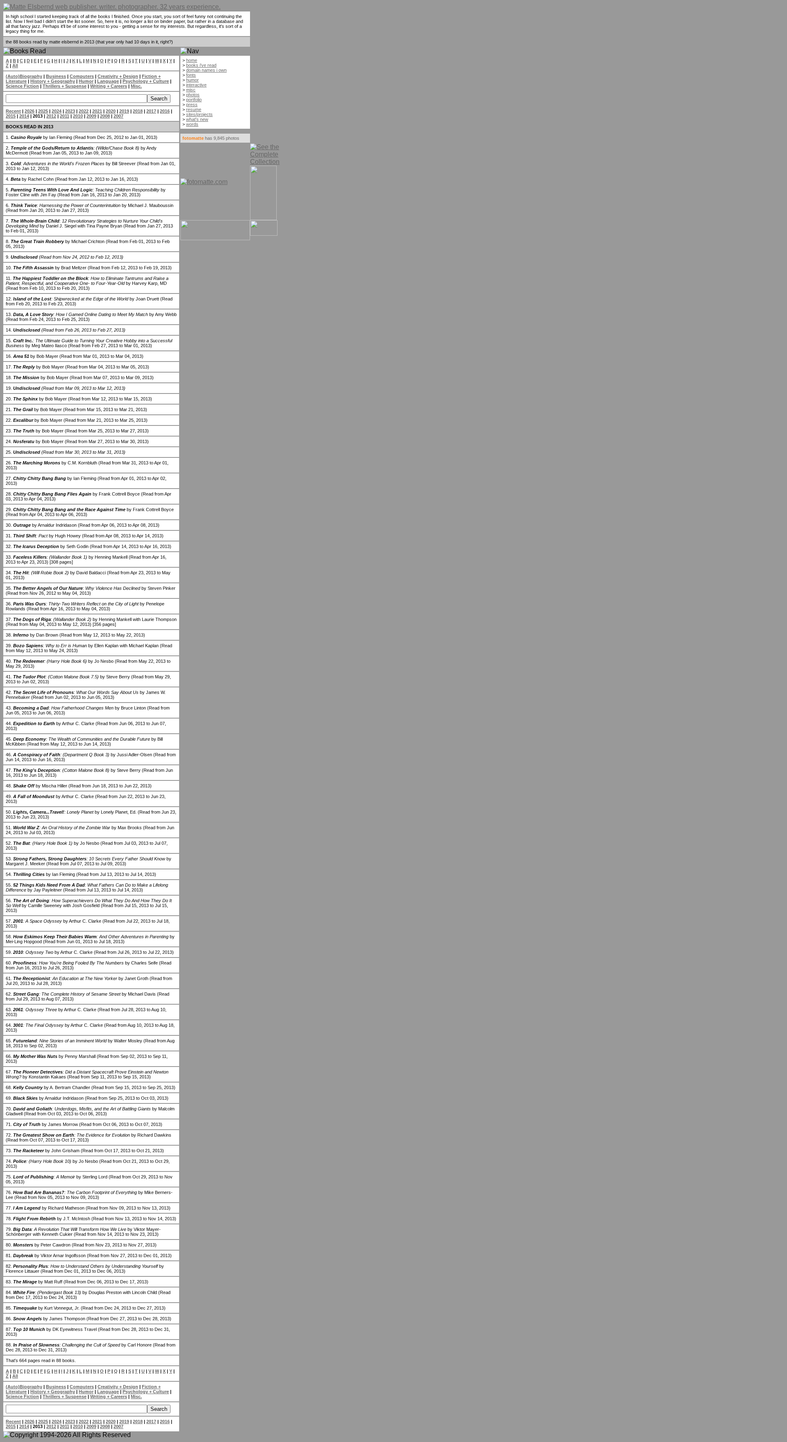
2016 (165, 111)
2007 (118, 116)
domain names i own (206, 70)
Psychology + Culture (146, 81)
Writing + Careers (108, 86)
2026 (29, 111)
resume (193, 109)
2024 (56, 111)
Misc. (136, 86)
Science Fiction (22, 86)
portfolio (194, 99)
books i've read (201, 65)
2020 (111, 111)
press (192, 104)
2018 (138, 111)
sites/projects (199, 114)
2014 (24, 116)
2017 (151, 111)
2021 (97, 111)
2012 (51, 116)
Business (56, 76)
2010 (78, 116)
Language (108, 81)
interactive (196, 84)
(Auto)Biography (24, 76)
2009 (91, 116)
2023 (70, 111)
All (15, 65)
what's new (197, 119)
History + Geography (52, 81)
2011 (64, 116)
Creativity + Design (118, 76)
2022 (84, 111)
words (192, 124)
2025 (43, 111)
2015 (11, 116)
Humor (86, 81)
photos (193, 94)
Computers (82, 76)
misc (191, 89)
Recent (13, 111)
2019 (124, 111)
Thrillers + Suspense (64, 86)
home (191, 60)
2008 (105, 116)
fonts (191, 75)
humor (192, 79)
